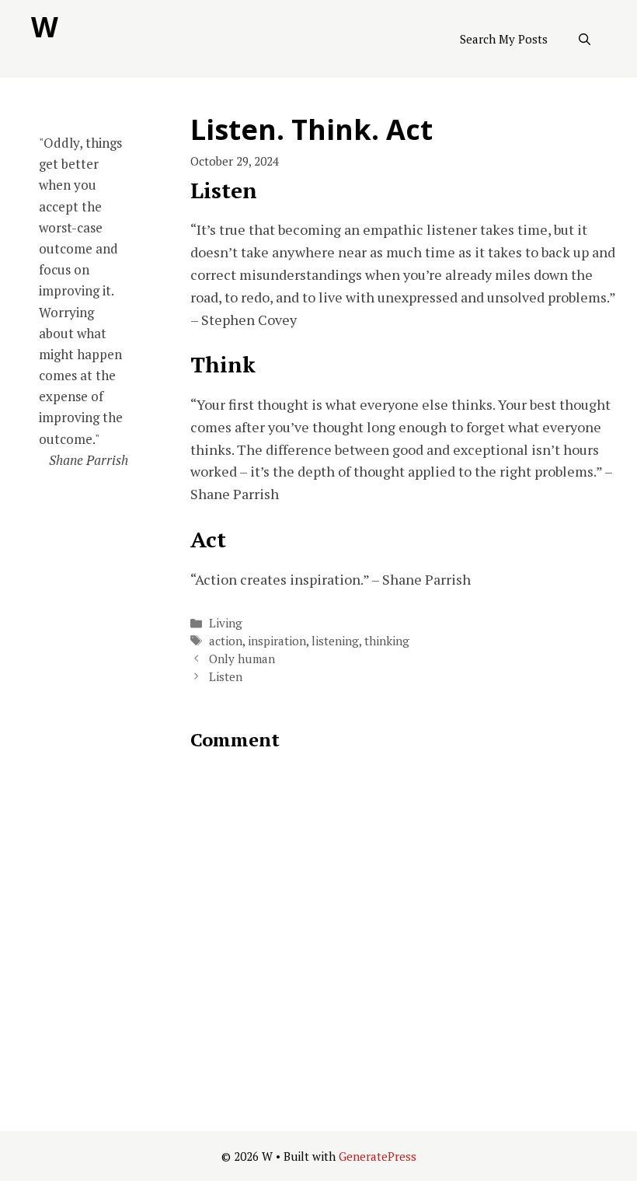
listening (335, 640)
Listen (225, 676)
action (225, 640)
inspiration (277, 640)
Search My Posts (504, 39)
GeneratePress (377, 1156)
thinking (386, 640)
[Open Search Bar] (584, 39)
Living (225, 623)
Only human (242, 658)
